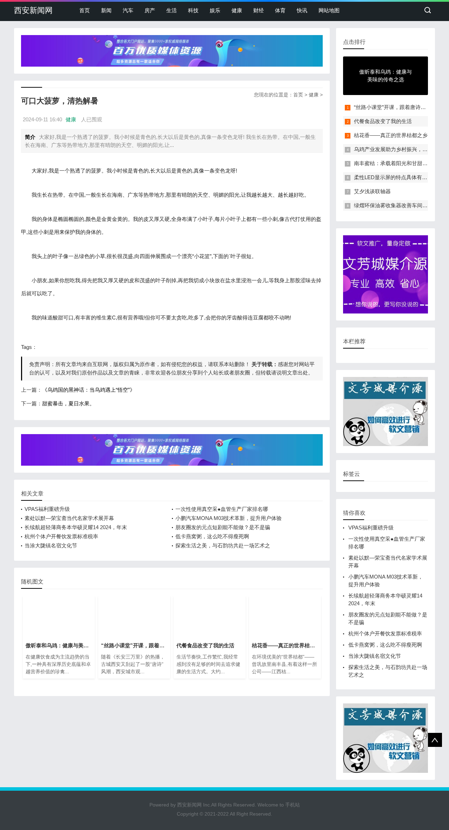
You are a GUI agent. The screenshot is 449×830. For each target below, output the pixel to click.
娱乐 (215, 10)
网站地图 (329, 10)
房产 (150, 10)
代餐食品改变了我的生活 (383, 121)
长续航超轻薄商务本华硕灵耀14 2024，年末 (76, 527)
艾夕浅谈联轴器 (372, 191)
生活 (171, 10)
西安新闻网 (33, 10)
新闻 (106, 10)
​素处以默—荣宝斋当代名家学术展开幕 (69, 518)
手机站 (292, 805)
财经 (258, 10)
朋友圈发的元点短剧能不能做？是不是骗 (222, 527)
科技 (193, 10)
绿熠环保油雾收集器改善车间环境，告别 (401, 205)
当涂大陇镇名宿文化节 (51, 545)
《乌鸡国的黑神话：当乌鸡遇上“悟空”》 (88, 390)
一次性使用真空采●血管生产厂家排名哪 (221, 509)
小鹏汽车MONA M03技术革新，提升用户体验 (228, 518)
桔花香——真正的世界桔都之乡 (391, 135)
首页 (84, 10)
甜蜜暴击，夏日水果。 (68, 403)
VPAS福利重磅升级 (47, 509)
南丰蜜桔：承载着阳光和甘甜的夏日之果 (401, 163)
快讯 (302, 10)
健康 (237, 10)
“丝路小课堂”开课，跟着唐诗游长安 (395, 107)
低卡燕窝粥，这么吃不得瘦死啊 (212, 536)
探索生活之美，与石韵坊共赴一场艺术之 (222, 545)
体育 (280, 10)
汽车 (128, 10)
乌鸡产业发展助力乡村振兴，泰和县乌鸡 (401, 149)
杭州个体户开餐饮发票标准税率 (61, 536)
